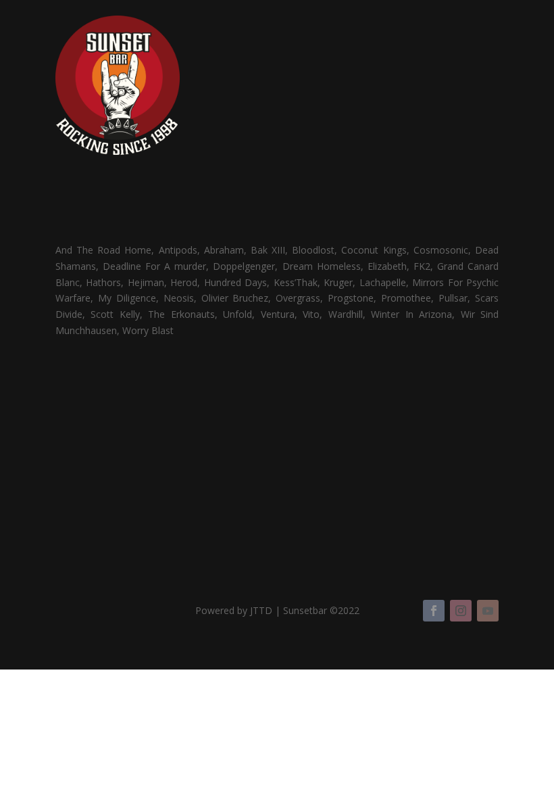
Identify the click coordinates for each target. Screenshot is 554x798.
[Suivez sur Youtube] (488, 610)
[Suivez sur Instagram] (461, 610)
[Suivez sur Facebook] (434, 610)
